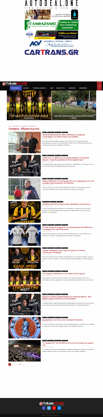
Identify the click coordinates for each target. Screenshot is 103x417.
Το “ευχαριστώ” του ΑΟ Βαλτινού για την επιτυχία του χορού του (67, 344)
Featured (10, 113)
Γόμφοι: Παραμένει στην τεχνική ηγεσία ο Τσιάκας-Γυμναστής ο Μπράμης (63, 251)
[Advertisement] (51, 69)
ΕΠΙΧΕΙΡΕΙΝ (72, 88)
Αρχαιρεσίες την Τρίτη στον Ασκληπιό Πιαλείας (62, 320)
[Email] (95, 86)
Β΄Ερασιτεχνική (51, 132)
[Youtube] (93, 86)
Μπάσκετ (26, 88)
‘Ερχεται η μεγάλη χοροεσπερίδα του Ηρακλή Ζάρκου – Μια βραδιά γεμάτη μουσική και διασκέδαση (66, 298)
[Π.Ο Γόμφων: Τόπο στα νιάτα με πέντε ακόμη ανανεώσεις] (29, 105)
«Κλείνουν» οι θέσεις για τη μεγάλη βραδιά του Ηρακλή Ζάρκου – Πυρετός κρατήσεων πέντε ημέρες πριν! (65, 159)
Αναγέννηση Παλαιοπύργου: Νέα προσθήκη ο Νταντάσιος (66, 204)
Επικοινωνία (83, 88)
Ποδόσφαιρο (15, 88)
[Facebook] (89, 86)
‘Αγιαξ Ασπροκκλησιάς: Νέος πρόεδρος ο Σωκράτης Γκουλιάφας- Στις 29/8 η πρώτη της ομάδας (63, 136)
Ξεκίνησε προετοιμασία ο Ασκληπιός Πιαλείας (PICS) (74, 117)
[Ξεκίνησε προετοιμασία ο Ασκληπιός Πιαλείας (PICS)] (74, 105)
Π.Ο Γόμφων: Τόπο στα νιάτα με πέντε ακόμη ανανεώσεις (29, 117)
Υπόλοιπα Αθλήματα (39, 88)
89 (20, 364)
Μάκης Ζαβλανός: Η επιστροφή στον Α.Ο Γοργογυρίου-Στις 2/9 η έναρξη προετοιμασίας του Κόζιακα (68, 182)
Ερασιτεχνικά (58, 132)
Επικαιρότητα (60, 88)
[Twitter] (91, 86)
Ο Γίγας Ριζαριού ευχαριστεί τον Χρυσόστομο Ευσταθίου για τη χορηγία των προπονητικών (67, 228)
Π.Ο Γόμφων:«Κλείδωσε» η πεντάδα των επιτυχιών (63, 273)
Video (51, 88)
